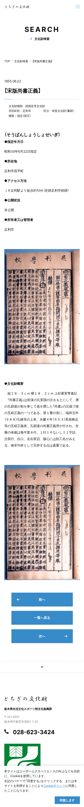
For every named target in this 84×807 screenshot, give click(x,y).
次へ (42, 636)
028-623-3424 (34, 732)
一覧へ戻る (42, 618)
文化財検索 (21, 61)
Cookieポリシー (54, 785)
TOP (7, 61)
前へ (42, 599)
